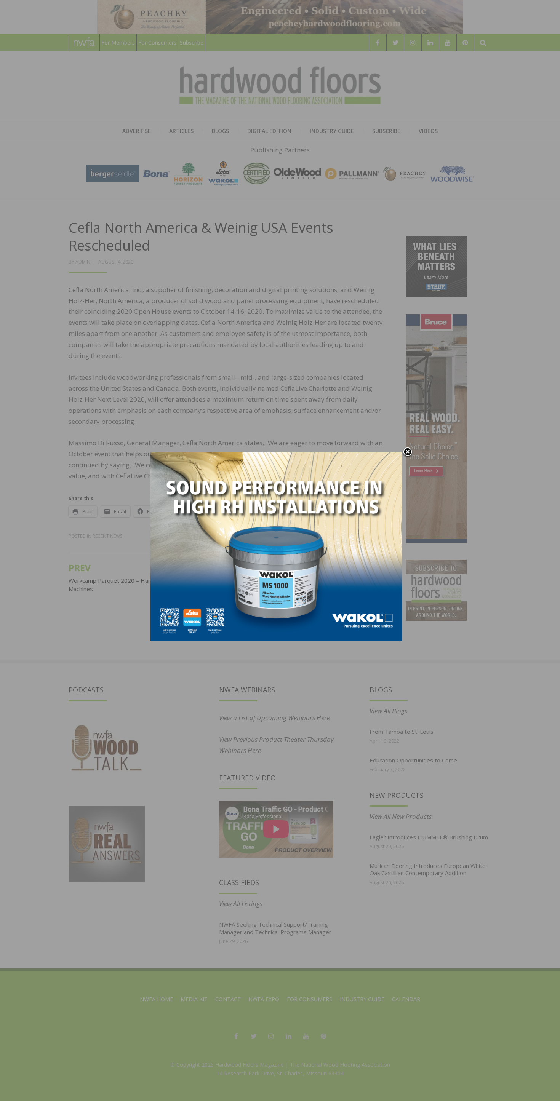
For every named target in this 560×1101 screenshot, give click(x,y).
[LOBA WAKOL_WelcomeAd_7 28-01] (276, 546)
